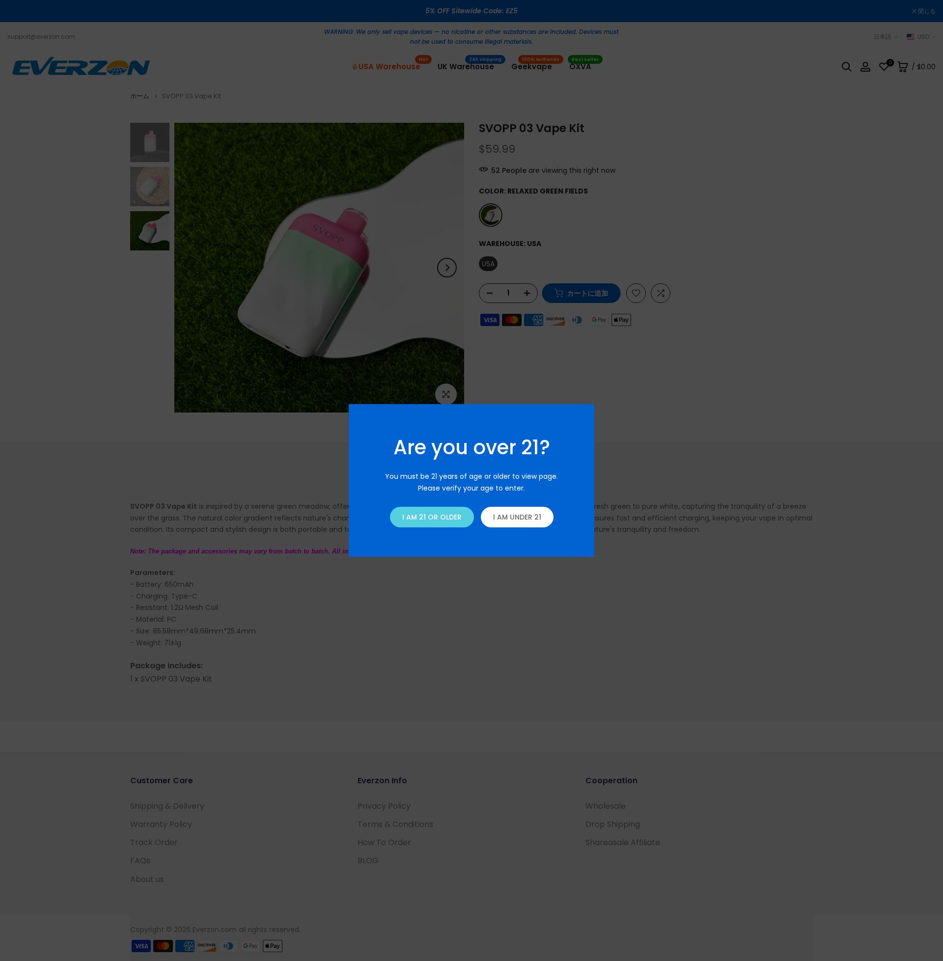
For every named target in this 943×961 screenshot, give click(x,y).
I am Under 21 (517, 517)
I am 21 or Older (432, 517)
